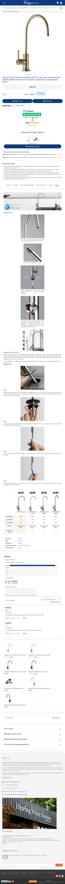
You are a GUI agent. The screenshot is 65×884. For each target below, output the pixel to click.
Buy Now (48, 101)
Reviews (16, 185)
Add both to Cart (34, 146)
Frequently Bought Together (27, 185)
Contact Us (24, 873)
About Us (3, 872)
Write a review (20, 106)
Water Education (16, 873)
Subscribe (59, 865)
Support (57, 185)
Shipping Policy (32, 872)
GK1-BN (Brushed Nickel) (44, 512)
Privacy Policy (15, 872)
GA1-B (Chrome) (21, 511)
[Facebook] (59, 875)
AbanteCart (54, 880)
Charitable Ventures (50, 872)
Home (5, 11)
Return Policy (23, 872)
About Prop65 (41, 872)
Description (9, 185)
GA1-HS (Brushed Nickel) (55, 512)
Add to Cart (18, 101)
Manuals (51, 185)
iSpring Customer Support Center (12, 781)
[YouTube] (57, 875)
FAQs (8, 872)
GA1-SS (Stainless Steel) (32, 512)
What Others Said (6, 873)
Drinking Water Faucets (14, 11)
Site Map (31, 873)
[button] (61, 3)
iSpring (19, 543)
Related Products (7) (41, 185)
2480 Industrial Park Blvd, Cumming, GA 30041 (16, 794)
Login (36, 873)
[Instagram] (62, 875)
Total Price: (29, 94)
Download (56, 717)
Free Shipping (40, 93)
